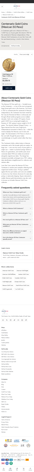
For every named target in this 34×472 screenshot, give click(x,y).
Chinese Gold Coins (19, 282)
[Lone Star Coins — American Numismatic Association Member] (14, 445)
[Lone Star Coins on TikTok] (14, 320)
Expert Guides (4, 404)
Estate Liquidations (5, 374)
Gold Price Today (6, 392)
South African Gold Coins (22, 285)
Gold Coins (29, 12)
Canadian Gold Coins (20, 278)
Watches (3, 345)
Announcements (5, 409)
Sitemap (3, 432)
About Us (3, 382)
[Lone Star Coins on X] (6, 320)
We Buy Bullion (5, 364)
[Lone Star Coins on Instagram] (10, 320)
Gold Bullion (4, 333)
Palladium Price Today (7, 399)
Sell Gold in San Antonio (7, 354)
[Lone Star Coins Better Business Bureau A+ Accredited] (22, 445)
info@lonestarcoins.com (22, 455)
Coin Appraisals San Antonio (8, 359)
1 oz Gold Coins (19, 289)
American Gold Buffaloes (9, 274)
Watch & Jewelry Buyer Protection (9, 427)
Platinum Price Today (6, 397)
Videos (3, 407)
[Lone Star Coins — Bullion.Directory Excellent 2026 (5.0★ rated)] (28, 445)
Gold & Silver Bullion (19, 12)
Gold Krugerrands (7, 289)
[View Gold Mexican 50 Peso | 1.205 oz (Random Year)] (8, 64)
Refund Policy (4, 425)
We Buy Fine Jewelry (6, 369)
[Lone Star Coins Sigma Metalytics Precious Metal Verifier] (25, 440)
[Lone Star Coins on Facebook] (3, 320)
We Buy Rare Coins (6, 366)
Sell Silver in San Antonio (7, 357)
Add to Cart (9, 88)
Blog (2, 384)
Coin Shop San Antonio (7, 352)
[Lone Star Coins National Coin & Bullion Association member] (6, 445)
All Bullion (9, 12)
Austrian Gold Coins (23, 274)
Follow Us (3, 411)
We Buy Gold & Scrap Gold (8, 361)
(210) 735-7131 (11, 455)
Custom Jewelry (5, 342)
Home (3, 12)
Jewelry (3, 340)
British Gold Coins (7, 278)
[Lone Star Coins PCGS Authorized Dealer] (8, 440)
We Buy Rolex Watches (7, 371)
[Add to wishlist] (14, 60)
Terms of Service (5, 420)
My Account (4, 429)
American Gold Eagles (22, 270)
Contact (3, 389)
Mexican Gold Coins (8, 15)
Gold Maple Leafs (7, 282)
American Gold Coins (8, 270)
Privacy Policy (4, 422)
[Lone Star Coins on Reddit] (26, 320)
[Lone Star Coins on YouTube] (18, 320)
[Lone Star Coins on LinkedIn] (22, 320)
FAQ (2, 387)
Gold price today (15, 46)
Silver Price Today (6, 394)
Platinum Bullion (5, 338)
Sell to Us (3, 402)
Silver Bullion (4, 335)
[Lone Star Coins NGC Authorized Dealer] (17, 440)
